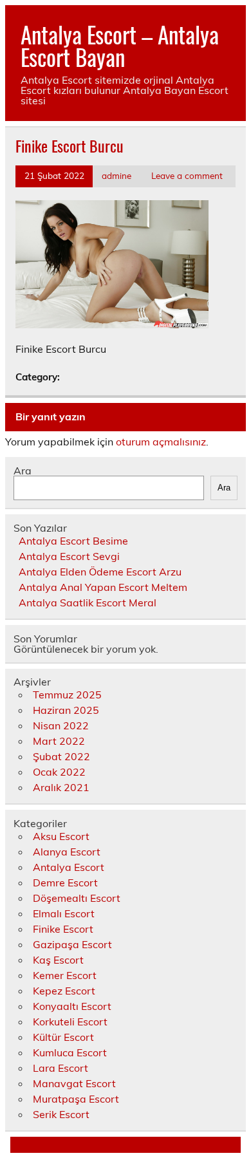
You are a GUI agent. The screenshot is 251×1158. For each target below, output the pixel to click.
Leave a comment (187, 175)
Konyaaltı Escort (72, 1006)
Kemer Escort (65, 975)
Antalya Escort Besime (73, 540)
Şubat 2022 (61, 756)
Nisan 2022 (61, 725)
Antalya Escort (68, 867)
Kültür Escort (63, 1037)
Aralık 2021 (61, 787)
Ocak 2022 (59, 771)
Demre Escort (65, 882)
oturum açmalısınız (161, 441)
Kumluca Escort (70, 1052)
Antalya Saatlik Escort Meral (87, 602)
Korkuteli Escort (70, 1021)
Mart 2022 (59, 740)
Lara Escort (60, 1067)
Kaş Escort (58, 959)
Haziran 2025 (66, 710)
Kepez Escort (64, 990)
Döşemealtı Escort (76, 898)
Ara (23, 470)
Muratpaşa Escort (76, 1098)
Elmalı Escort (64, 913)
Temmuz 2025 (67, 694)
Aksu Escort (61, 836)
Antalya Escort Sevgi (69, 556)
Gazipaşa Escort (72, 944)
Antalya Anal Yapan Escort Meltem (103, 587)
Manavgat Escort (74, 1083)
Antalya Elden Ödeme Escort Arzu (100, 571)
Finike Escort (63, 928)
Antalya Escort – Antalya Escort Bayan (120, 45)
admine (116, 175)
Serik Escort (61, 1114)
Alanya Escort (66, 851)
